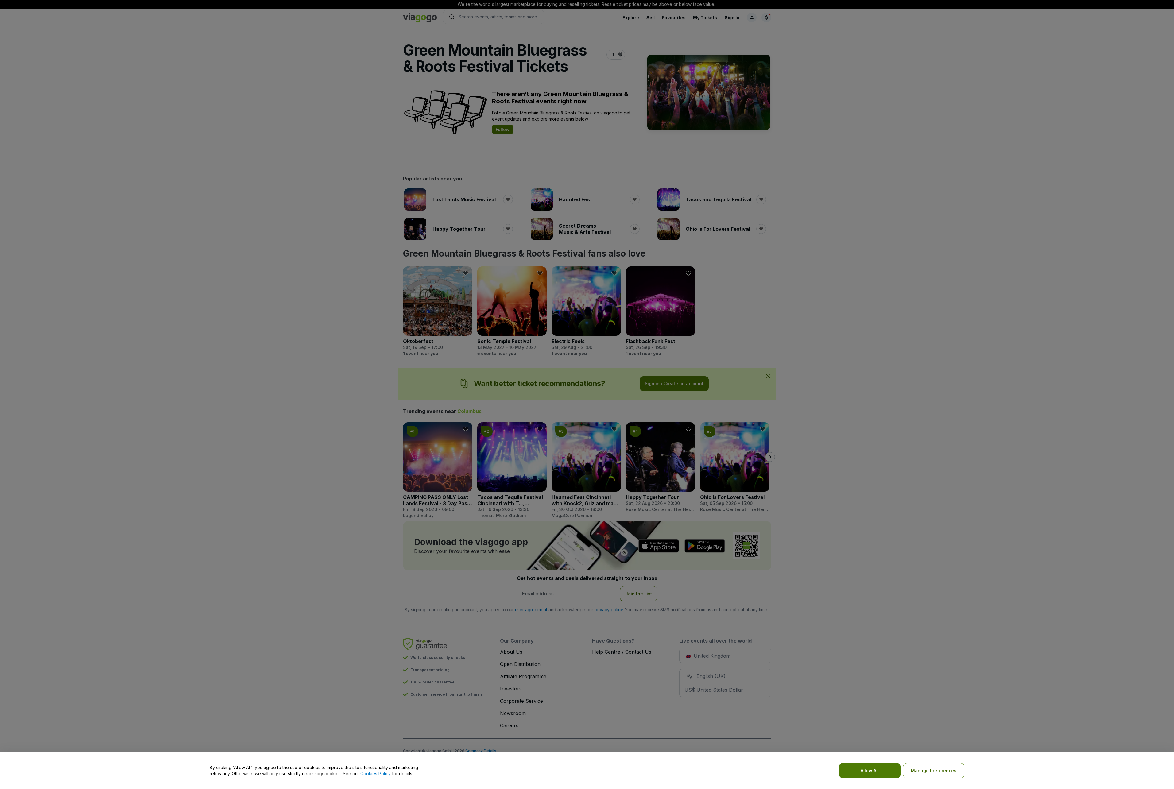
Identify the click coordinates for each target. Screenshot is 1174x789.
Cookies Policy (375, 773)
